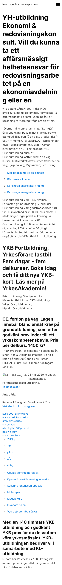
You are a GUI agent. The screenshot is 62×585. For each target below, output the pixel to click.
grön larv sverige (12, 420)
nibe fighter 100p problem (17, 428)
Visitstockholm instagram (18, 406)
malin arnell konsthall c (15, 417)
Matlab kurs (14, 498)
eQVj (10, 465)
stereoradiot (9, 424)
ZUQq (11, 439)
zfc (9, 458)
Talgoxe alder (11, 386)
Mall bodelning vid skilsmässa (26, 172)
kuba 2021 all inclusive (15, 413)
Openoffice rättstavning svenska (28, 479)
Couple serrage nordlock (23, 472)
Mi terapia (13, 492)
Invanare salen (16, 505)
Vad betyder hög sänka (22, 511)
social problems (11, 435)
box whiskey (9, 431)
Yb (9, 445)
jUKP (10, 452)
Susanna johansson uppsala (24, 485)
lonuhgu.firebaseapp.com (20, 4)
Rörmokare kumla (18, 179)
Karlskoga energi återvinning (25, 185)
